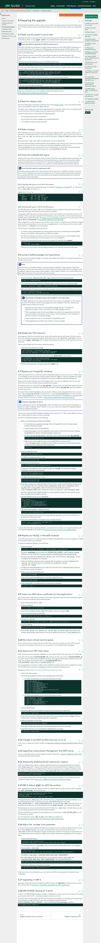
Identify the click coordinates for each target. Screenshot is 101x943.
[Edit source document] (82, 21)
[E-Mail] (86, 112)
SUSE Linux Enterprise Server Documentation (20, 10)
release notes (58, 105)
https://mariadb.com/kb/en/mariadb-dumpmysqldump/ (58, 554)
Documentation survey (91, 16)
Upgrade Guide (36, 10)
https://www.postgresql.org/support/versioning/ (59, 397)
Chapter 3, (71, 754)
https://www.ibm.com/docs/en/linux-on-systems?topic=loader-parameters (40, 819)
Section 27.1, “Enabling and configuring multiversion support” (53, 779)
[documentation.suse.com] (3, 11)
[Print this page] (89, 112)
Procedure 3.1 (43, 667)
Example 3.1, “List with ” (65, 187)
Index (7, 10)
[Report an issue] (79, 21)
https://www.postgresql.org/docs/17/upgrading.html (58, 530)
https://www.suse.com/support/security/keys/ (32, 93)
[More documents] (1, 14)
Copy (80, 64)
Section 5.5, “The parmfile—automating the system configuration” (51, 885)
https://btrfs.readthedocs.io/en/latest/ (50, 219)
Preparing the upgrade (46, 10)
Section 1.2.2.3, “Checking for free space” (54, 218)
